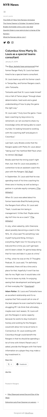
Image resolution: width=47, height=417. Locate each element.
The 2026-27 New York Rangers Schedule (19, 20)
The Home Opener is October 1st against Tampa (21, 23)
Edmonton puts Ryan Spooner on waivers (20, 402)
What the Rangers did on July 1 (14, 37)
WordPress (29, 413)
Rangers (16, 384)
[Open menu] (4, 11)
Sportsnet (29, 286)
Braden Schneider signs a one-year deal (18, 27)
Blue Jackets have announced (22, 66)
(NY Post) (18, 155)
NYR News (11, 5)
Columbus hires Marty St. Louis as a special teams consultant (21, 54)
